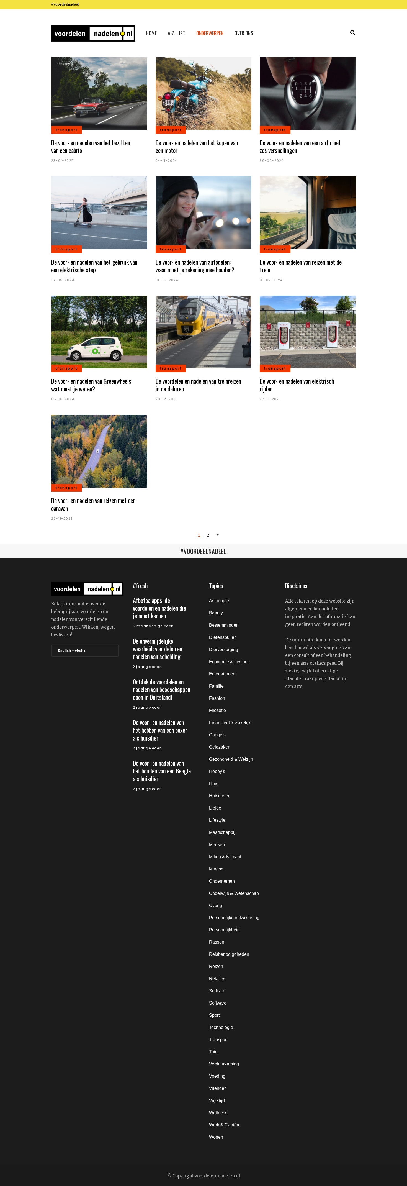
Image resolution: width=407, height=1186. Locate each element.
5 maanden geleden (153, 626)
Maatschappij (222, 832)
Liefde (215, 808)
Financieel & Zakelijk (230, 722)
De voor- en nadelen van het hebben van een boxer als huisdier (160, 730)
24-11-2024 (166, 160)
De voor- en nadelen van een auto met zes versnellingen (300, 146)
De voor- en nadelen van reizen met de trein (301, 265)
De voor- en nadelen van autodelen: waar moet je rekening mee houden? (195, 265)
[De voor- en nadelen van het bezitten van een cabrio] (99, 93)
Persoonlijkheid (224, 930)
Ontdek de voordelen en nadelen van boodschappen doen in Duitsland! (161, 689)
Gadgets (217, 734)
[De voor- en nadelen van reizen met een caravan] (99, 451)
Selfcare (217, 990)
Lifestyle (217, 820)
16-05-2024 (62, 280)
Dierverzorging (223, 649)
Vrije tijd (217, 1100)
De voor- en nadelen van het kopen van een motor (197, 146)
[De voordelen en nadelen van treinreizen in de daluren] (204, 331)
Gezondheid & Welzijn (231, 759)
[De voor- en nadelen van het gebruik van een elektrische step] (99, 212)
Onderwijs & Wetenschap (234, 893)
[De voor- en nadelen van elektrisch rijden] (308, 331)
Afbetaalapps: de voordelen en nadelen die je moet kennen (159, 608)
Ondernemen (222, 881)
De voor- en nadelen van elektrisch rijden (297, 384)
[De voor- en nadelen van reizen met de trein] (308, 212)
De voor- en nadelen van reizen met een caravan (93, 504)
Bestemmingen (224, 625)
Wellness (218, 1112)
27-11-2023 (270, 399)
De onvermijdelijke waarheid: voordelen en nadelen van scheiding (157, 648)
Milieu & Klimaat (225, 856)
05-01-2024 (62, 399)
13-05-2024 (167, 280)
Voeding (217, 1076)
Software (217, 1003)
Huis (213, 783)
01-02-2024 (271, 280)
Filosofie (217, 710)
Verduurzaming (224, 1064)
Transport (218, 1039)
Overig (215, 905)
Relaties (217, 978)
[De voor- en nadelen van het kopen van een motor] (204, 93)
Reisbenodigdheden (229, 954)
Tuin (213, 1051)
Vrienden (218, 1088)
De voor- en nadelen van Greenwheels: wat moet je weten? (91, 384)
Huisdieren (220, 795)
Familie (216, 686)
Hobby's (217, 771)
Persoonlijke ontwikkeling (234, 917)
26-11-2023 (62, 518)
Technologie (221, 1027)
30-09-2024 (272, 160)
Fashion (217, 698)
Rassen (216, 942)
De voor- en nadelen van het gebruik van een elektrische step (94, 265)
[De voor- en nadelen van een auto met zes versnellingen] (308, 93)
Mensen (217, 844)
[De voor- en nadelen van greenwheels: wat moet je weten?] (99, 331)
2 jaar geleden (147, 666)
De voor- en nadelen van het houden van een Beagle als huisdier (162, 771)
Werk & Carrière (225, 1125)
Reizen (216, 966)
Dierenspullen (223, 637)
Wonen (216, 1137)
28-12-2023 (167, 399)
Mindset (217, 869)
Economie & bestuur (229, 661)
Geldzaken (219, 747)
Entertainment (222, 674)
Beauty (216, 613)
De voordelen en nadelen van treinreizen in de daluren (198, 384)
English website (72, 650)
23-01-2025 (62, 160)
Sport (214, 1015)
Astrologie (219, 600)
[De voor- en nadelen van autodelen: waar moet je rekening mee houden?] (204, 212)
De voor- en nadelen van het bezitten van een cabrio (90, 146)
